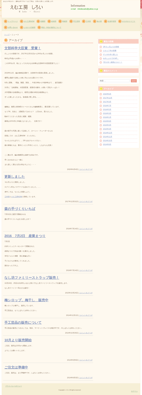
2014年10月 (107, 141)
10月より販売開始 (18, 340)
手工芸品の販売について (23, 322)
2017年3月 (107, 102)
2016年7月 (107, 106)
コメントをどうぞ (85, 169)
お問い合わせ (13, 27)
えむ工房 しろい (35, 8)
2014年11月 (107, 137)
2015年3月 (107, 129)
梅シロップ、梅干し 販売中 (26, 300)
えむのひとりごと (128, 21)
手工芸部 (76, 21)
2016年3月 (107, 113)
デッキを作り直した (110, 54)
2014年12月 (107, 133)
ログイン (134, 391)
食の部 (99, 21)
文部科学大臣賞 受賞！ (22, 48)
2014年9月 (107, 144)
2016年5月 (107, 109)
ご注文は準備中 (16, 367)
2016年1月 (107, 117)
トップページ (13, 21)
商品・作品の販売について (51, 27)
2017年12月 (107, 98)
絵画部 (53, 21)
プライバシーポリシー (13, 386)
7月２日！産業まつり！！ (112, 62)
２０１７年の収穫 (109, 51)
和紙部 (64, 21)
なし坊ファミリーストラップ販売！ (31, 277)
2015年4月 (107, 125)
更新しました (14, 176)
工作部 (88, 21)
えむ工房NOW (29, 21)
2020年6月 (107, 94)
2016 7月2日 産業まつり (25, 236)
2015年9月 (107, 121)
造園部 (42, 21)
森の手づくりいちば (19, 209)
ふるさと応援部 (29, 27)
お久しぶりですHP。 (111, 58)
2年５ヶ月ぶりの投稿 (111, 47)
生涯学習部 (112, 21)
